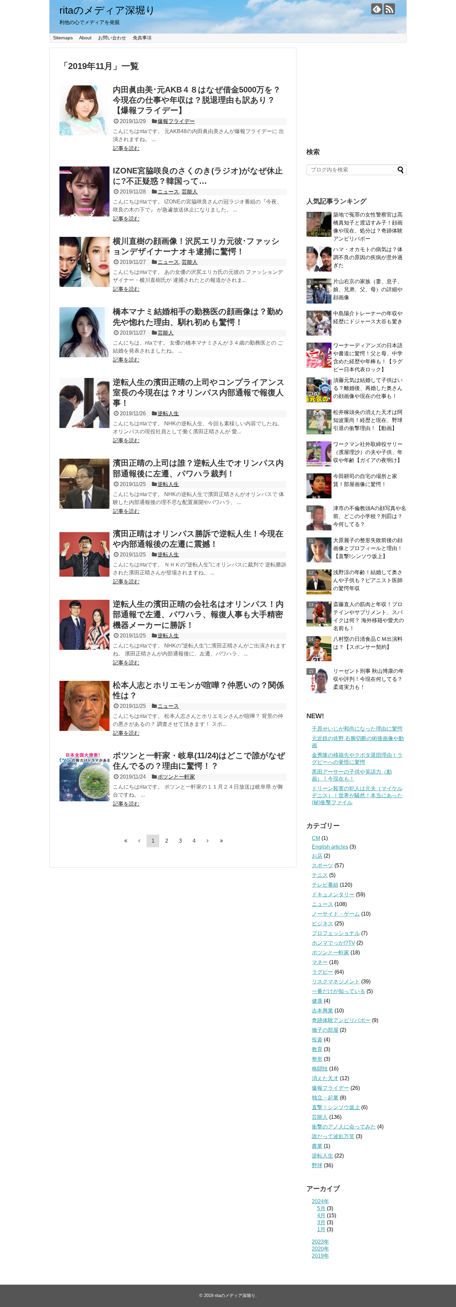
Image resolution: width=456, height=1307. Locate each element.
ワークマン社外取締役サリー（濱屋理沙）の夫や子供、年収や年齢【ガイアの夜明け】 (368, 452)
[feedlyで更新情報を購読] (376, 8)
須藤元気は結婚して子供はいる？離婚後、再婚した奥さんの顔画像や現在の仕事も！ (368, 388)
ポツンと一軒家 (176, 777)
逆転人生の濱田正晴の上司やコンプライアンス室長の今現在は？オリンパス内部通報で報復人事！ (199, 392)
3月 (321, 1222)
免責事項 (142, 37)
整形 (317, 1059)
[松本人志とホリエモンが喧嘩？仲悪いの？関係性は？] (84, 706)
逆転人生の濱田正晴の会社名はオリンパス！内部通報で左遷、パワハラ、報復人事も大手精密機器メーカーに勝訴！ (198, 614)
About (85, 37)
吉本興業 (322, 1010)
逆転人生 (168, 413)
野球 (317, 1165)
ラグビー (322, 972)
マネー (320, 962)
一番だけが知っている (338, 991)
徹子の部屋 (325, 1030)
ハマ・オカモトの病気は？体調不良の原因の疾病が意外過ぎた (368, 257)
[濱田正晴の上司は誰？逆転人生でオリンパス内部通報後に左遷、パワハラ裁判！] (84, 484)
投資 (317, 1039)
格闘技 (320, 1068)
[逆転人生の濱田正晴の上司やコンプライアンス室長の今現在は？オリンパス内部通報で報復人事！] (84, 403)
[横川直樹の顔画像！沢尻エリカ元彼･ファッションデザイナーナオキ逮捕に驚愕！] (84, 262)
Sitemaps (63, 37)
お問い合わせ (112, 37)
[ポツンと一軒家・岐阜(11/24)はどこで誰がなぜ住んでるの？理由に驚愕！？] (84, 776)
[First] (125, 840)
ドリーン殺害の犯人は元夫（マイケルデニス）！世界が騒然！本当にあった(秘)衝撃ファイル (357, 795)
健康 (317, 1001)
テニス (320, 875)
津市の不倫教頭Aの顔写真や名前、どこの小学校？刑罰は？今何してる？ (369, 516)
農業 (317, 1146)
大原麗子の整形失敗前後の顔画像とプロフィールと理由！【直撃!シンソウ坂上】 (368, 548)
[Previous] (139, 840)
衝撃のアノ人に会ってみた (344, 1127)
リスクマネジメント (336, 981)
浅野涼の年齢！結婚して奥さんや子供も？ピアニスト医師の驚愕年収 (368, 580)
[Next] (207, 840)
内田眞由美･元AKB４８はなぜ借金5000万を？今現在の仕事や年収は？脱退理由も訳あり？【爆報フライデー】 (197, 100)
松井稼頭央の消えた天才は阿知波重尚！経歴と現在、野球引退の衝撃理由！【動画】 (368, 420)
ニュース (168, 191)
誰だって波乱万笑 (333, 1136)
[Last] (221, 840)
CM (316, 838)
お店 (317, 856)
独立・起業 (325, 1098)
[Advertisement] (356, 89)
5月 (321, 1208)
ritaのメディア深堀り (107, 10)
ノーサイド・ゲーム (336, 914)
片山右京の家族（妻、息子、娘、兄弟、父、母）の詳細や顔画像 (368, 289)
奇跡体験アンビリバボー (341, 1020)
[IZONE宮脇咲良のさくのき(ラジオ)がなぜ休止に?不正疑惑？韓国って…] (84, 191)
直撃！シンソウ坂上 (336, 1107)
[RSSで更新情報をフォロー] (389, 8)
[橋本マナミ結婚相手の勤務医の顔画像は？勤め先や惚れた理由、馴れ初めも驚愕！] (84, 332)
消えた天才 (325, 1078)
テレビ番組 (325, 885)
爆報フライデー (176, 121)
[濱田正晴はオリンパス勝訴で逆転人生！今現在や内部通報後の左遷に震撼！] (84, 554)
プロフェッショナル (336, 933)
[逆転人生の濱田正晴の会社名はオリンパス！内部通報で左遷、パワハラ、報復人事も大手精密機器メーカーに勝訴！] (84, 625)
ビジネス (322, 923)
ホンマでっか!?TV (333, 943)
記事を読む (126, 148)
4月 (321, 1215)
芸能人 (190, 191)
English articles (330, 847)
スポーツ (322, 865)
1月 (321, 1229)
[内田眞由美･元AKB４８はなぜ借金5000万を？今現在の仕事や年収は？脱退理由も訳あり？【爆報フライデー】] (84, 110)
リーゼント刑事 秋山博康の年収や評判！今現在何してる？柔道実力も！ (368, 679)
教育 (317, 1049)
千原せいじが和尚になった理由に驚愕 (357, 729)
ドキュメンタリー (333, 894)
